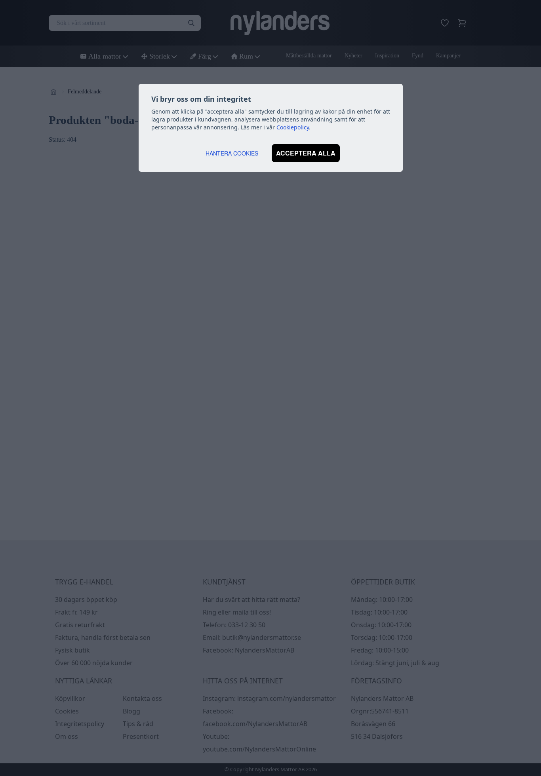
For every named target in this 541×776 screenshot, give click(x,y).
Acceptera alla (305, 152)
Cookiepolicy (292, 127)
